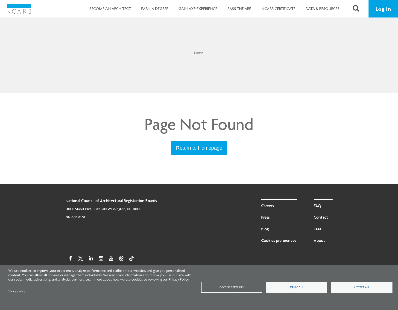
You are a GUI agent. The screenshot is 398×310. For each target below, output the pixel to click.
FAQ (317, 205)
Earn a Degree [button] (154, 8)
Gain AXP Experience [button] (198, 8)
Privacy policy (16, 291)
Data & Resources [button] (322, 8)
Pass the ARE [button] (239, 8)
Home (198, 52)
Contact (321, 217)
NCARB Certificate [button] (278, 8)
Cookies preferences (278, 240)
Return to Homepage (199, 148)
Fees (317, 228)
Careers (267, 205)
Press (265, 217)
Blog (265, 228)
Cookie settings (231, 287)
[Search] (356, 8)
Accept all (362, 287)
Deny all (296, 287)
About (319, 240)
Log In (383, 9)
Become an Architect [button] (110, 8)
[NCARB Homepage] (19, 8)
